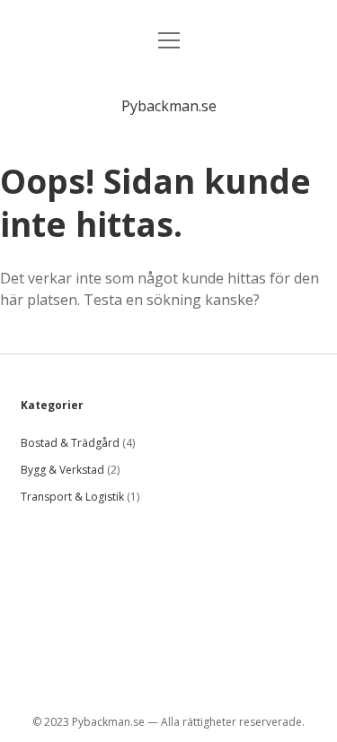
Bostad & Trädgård (70, 442)
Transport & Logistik (72, 496)
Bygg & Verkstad (62, 469)
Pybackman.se (169, 106)
